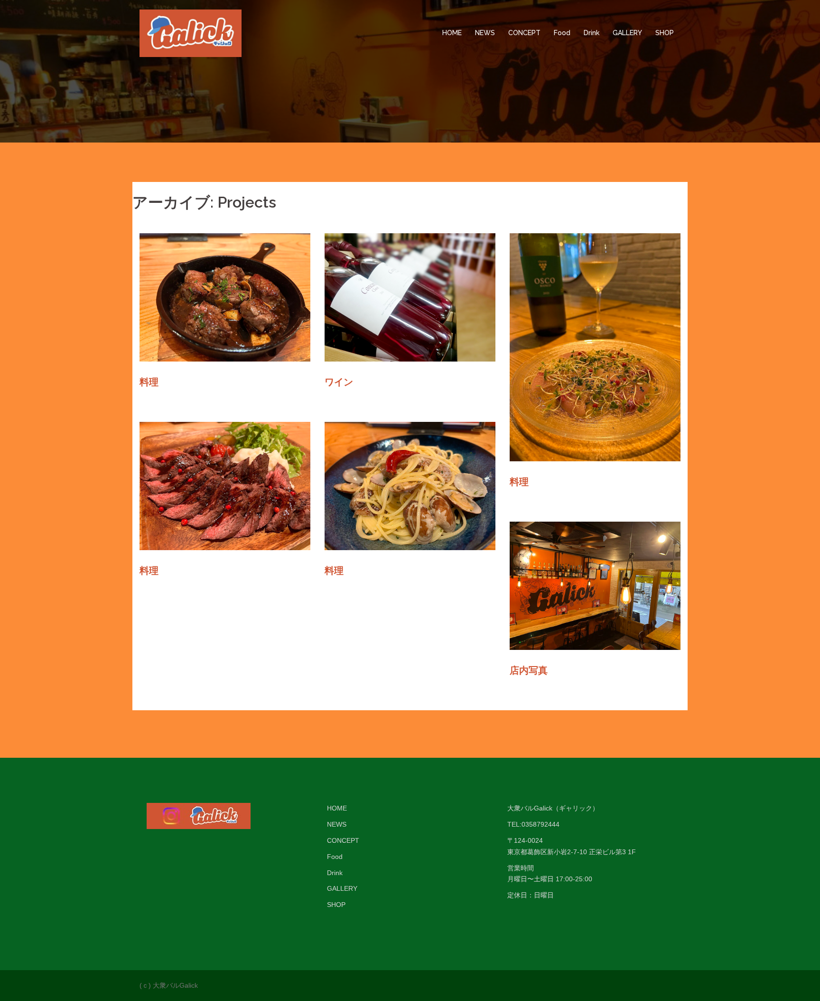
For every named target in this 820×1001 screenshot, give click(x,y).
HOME (452, 33)
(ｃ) (145, 985)
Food (562, 33)
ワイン (339, 382)
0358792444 (540, 824)
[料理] (225, 297)
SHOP (664, 33)
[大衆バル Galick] (191, 33)
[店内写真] (595, 585)
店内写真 (529, 670)
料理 (149, 382)
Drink (591, 33)
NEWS (485, 33)
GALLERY (627, 33)
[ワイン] (410, 297)
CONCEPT (524, 33)
